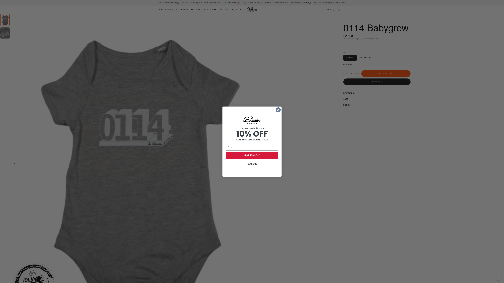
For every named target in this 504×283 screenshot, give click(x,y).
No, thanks (252, 163)
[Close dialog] (278, 110)
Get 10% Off (252, 155)
